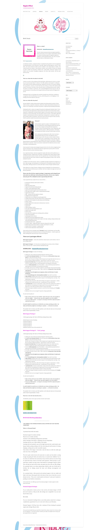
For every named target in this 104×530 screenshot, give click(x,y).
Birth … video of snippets (70, 53)
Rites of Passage (69, 62)
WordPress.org (68, 103)
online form (38, 417)
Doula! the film (29, 61)
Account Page (70, 11)
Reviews (46, 11)
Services (40, 11)
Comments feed (69, 102)
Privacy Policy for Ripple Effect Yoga (29, 524)
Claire (67, 63)
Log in (67, 99)
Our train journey (69, 46)
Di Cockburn (68, 69)
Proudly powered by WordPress (41, 524)
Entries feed (68, 101)
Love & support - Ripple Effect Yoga (72, 60)
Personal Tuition (61, 11)
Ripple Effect (28, 6)
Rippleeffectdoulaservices (48, 49)
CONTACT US (53, 11)
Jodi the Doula (68, 67)
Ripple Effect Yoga (26, 11)
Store (67, 49)
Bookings (34, 11)
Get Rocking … (68, 47)
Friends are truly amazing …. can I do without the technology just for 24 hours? (73, 65)
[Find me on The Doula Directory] (23, 75)
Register (67, 98)
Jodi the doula (74, 67)
